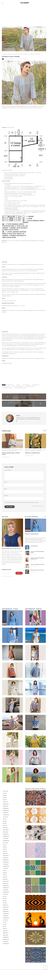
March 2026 (5, 801)
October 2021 (5, 915)
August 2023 (5, 868)
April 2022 (5, 902)
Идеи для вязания (17, 54)
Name (5, 482)
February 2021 (5, 932)
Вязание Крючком (14, 401)
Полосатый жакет (31, 405)
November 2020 (6, 939)
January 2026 (5, 806)
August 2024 (5, 842)
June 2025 (4, 821)
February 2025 (5, 829)
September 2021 (6, 917)
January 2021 (5, 935)
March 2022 (5, 904)
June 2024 (4, 846)
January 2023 (5, 883)
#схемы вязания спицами (7, 387)
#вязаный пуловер (6, 386)
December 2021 (5, 911)
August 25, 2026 (30, 535)
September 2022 (6, 892)
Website (6, 495)
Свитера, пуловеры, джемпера (31, 54)
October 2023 (5, 864)
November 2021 (6, 913)
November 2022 (6, 887)
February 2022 (5, 907)
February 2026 (5, 804)
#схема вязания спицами (29, 386)
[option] (12, 445)
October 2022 (5, 889)
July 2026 (4, 793)
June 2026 (4, 795)
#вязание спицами (26, 384)
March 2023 (5, 879)
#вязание (18, 384)
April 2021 (5, 928)
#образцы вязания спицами (17, 386)
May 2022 (4, 900)
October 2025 (5, 812)
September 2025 (6, 814)
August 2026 (5, 791)
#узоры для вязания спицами (20, 387)
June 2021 (4, 924)
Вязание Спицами (7, 54)
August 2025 (5, 816)
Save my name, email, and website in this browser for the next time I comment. (22, 502)
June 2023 (4, 872)
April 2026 (5, 799)
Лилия (26, 455)
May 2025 (4, 823)
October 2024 (5, 838)
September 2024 (6, 840)
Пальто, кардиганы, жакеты (26, 404)
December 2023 (5, 859)
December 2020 (5, 937)
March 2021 (5, 930)
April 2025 (5, 825)
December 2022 (5, 885)
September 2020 (6, 943)
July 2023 (4, 870)
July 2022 (4, 896)
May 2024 (4, 849)
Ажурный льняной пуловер (19, 397)
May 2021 (4, 926)
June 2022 (4, 898)
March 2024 (5, 853)
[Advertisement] (24, 15)
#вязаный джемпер (35, 384)
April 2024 (5, 851)
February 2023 (5, 881)
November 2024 (6, 836)
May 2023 (4, 874)
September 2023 (6, 866)
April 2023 (5, 877)
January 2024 (5, 857)
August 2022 (5, 894)
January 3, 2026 (30, 455)
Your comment (7, 470)
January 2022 (5, 909)
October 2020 (5, 941)
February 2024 (5, 855)
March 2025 (5, 827)
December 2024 (5, 834)
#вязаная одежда (11, 384)
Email (5, 488)
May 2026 (4, 797)
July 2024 (4, 844)
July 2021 (4, 922)
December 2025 (5, 808)
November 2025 (6, 810)
